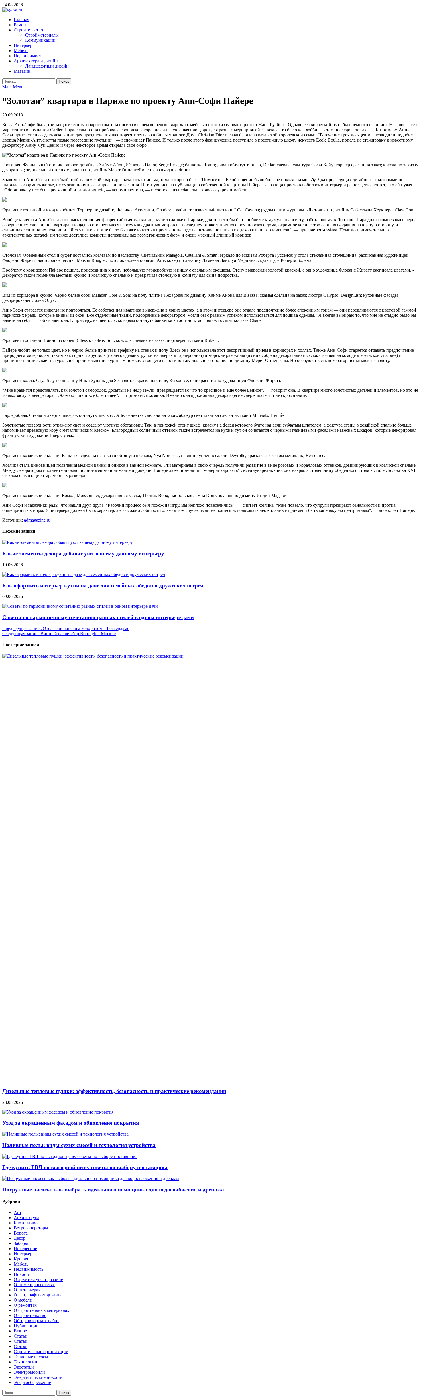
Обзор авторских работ (36, 1320)
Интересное (25, 1248)
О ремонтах (25, 1305)
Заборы (21, 1243)
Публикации (26, 1325)
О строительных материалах (41, 1310)
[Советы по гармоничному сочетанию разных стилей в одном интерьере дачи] (80, 606)
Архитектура (26, 1217)
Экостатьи (24, 1367)
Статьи (20, 1336)
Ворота (21, 1233)
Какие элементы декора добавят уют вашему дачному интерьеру (83, 554)
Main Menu (12, 86)
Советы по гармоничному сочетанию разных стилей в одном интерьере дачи (98, 617)
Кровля (21, 1258)
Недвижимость (28, 55)
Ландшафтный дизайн (47, 66)
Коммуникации (40, 40)
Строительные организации (41, 1351)
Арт (17, 1212)
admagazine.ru (37, 520)
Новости (22, 1274)
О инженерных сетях (34, 1284)
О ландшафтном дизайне (38, 1294)
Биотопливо (26, 1222)
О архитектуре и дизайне (38, 1279)
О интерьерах (27, 1289)
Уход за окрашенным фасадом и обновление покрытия (70, 1123)
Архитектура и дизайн (36, 60)
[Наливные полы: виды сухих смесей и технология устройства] (65, 1134)
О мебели (23, 1300)
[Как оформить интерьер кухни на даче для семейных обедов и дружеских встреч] (83, 574)
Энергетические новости (38, 1377)
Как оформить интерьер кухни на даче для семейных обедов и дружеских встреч (102, 586)
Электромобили (29, 1372)
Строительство (28, 29)
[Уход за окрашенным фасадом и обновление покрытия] (57, 1112)
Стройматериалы (42, 35)
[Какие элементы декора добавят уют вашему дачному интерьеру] (67, 542)
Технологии (25, 1361)
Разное (20, 1330)
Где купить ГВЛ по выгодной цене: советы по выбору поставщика (85, 1167)
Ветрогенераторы (31, 1227)
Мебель (21, 50)
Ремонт (21, 24)
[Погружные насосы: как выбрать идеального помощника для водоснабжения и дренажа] (90, 1178)
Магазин (22, 71)
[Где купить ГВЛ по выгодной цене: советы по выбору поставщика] (69, 1156)
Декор (19, 1238)
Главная (21, 19)
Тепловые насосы (31, 1356)
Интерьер (23, 45)
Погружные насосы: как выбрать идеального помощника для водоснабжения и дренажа (113, 1190)
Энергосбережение (32, 1382)
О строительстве (30, 1315)
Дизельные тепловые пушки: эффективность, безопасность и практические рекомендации (114, 1091)
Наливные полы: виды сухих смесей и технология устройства (79, 1145)
